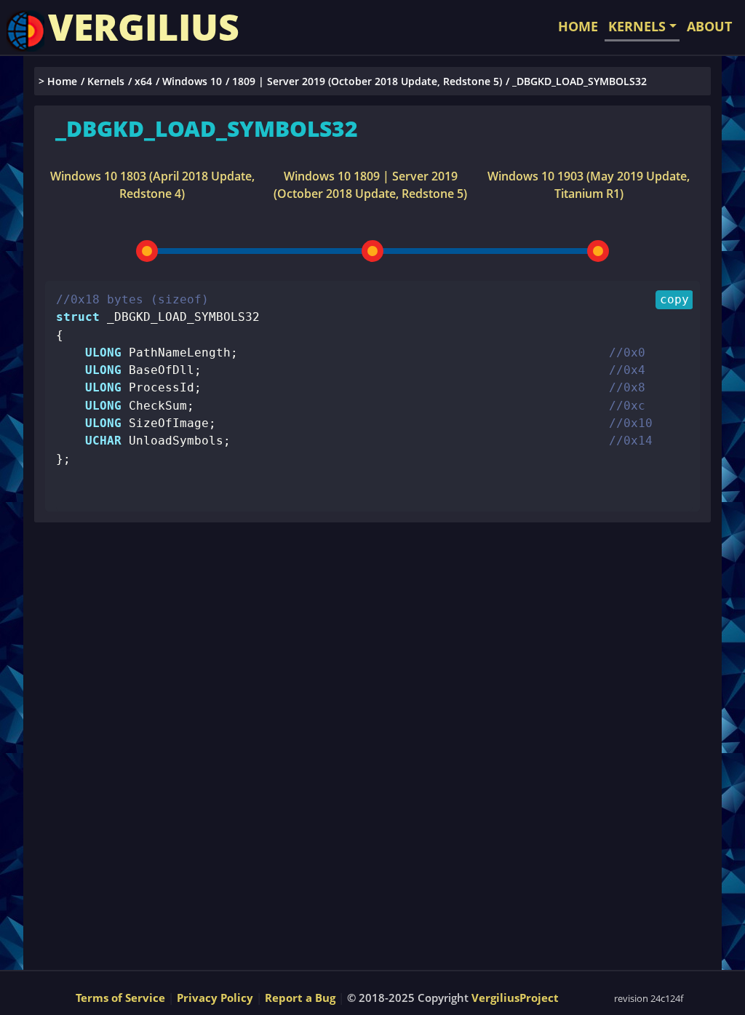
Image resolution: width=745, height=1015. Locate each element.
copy (674, 299)
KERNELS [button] (637, 26)
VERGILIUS (143, 27)
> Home (58, 81)
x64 (143, 81)
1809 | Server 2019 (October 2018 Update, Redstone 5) (367, 81)
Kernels (105, 81)
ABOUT (709, 26)
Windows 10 (192, 81)
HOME (578, 26)
